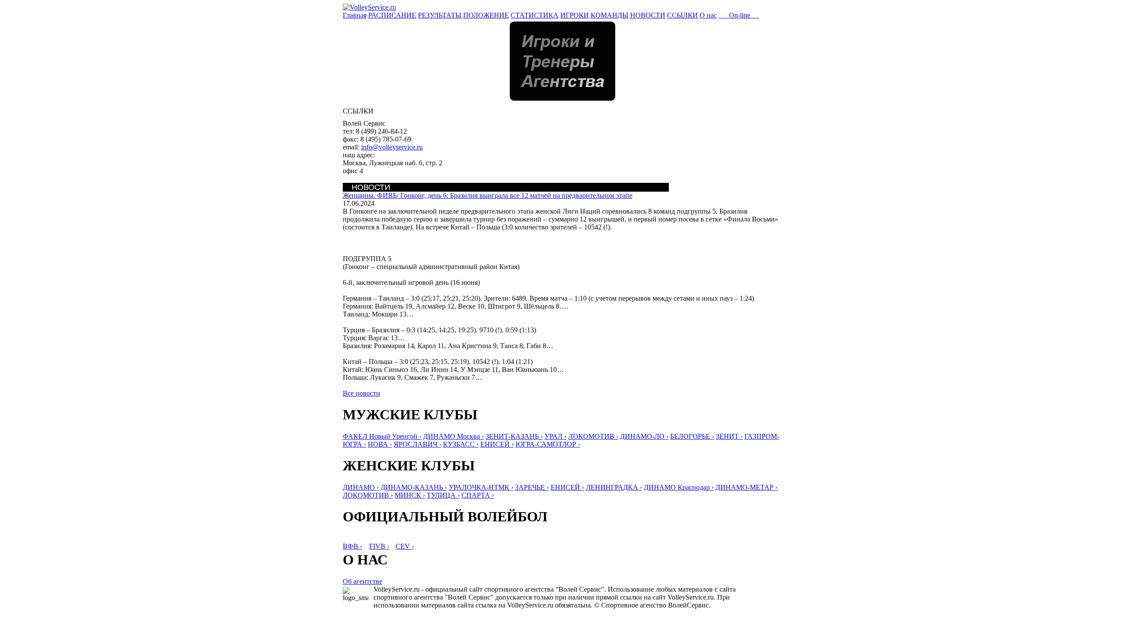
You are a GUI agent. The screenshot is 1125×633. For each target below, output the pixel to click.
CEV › (405, 546)
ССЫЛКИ (682, 15)
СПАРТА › (477, 495)
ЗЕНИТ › (729, 436)
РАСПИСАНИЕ (392, 15)
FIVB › (379, 546)
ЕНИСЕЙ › (497, 444)
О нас (708, 15)
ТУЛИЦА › (443, 495)
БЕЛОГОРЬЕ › (692, 436)
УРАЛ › (555, 436)
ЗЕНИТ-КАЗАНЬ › (514, 436)
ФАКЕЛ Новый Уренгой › (382, 436)
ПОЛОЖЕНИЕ (486, 15)
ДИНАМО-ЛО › (644, 436)
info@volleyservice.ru (392, 147)
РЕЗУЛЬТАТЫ (439, 15)
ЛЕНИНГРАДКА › (614, 487)
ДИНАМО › (361, 487)
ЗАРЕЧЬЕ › (532, 487)
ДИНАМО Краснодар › (679, 487)
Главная (355, 15)
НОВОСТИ (647, 15)
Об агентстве (362, 581)
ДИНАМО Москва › (453, 436)
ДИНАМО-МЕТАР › (746, 487)
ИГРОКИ (574, 15)
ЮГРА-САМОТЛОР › (547, 444)
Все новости (361, 393)
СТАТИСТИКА (535, 15)
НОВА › (380, 444)
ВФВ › (352, 546)
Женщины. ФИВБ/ (487, 195)
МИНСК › (410, 495)
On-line (739, 15)
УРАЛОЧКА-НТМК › (481, 487)
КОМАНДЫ (609, 15)
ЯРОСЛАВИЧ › (417, 444)
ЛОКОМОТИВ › (593, 436)
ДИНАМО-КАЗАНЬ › (414, 487)
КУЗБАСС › (461, 444)
